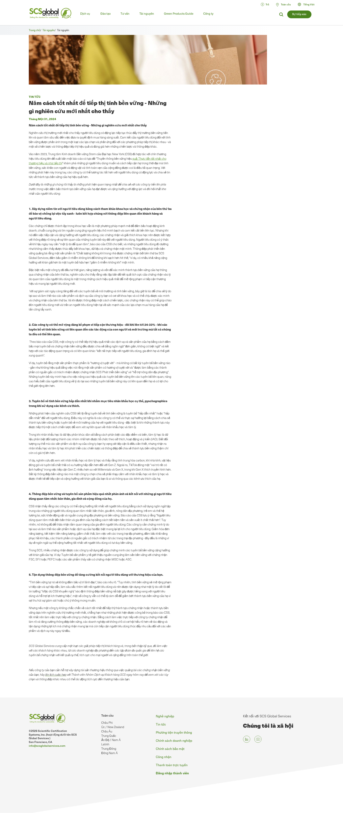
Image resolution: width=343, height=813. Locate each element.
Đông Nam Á (109, 753)
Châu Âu (106, 731)
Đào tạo (105, 13)
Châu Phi (107, 723)
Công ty (208, 13)
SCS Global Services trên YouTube (258, 739)
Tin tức (161, 724)
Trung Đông (108, 749)
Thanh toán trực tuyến (172, 764)
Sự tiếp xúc (299, 14)
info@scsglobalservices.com (47, 746)
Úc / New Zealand (112, 727)
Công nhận (163, 756)
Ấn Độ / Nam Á (111, 740)
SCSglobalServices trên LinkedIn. (246, 739)
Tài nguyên (146, 13)
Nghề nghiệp (165, 716)
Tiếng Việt (308, 4)
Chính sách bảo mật (170, 748)
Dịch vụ (85, 13)
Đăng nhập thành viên (172, 773)
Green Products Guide (178, 13)
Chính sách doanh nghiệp (174, 740)
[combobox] (307, 4)
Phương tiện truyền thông (174, 732)
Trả (267, 4)
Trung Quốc (108, 736)
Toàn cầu (107, 715)
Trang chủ (34, 30)
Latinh (105, 744)
